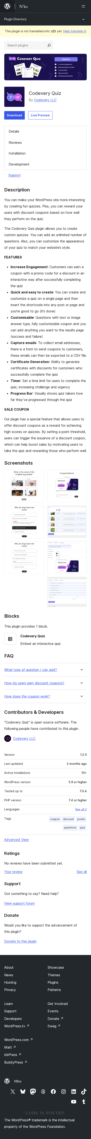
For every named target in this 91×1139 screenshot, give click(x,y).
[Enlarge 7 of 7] (81, 582)
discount (68, 819)
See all (82, 872)
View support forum (19, 903)
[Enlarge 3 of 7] (38, 547)
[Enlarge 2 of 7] (38, 511)
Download (14, 115)
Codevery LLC (45, 100)
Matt (10, 1047)
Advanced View (16, 840)
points (81, 819)
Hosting (10, 982)
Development (19, 164)
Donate (55, 1019)
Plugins (53, 982)
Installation (17, 153)
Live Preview (40, 115)
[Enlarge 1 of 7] (38, 475)
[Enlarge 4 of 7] (81, 475)
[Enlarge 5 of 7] (81, 511)
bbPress (12, 1055)
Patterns (54, 990)
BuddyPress (15, 1062)
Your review (13, 872)
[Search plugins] (49, 45)
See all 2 (81, 809)
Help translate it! (74, 31)
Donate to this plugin (20, 941)
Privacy (10, 990)
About (9, 967)
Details (14, 131)
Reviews (15, 142)
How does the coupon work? (27, 696)
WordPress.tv (16, 1026)
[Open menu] (84, 6)
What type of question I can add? (30, 670)
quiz (82, 827)
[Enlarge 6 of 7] (81, 547)
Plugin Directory (15, 19)
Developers (13, 1019)
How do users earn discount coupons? (34, 683)
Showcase (56, 967)
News (8, 975)
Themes (54, 975)
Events (53, 1011)
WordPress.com (18, 1040)
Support (14, 175)
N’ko (17, 1081)
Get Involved (58, 1004)
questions (70, 827)
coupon (55, 819)
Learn (8, 1004)
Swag (54, 1026)
